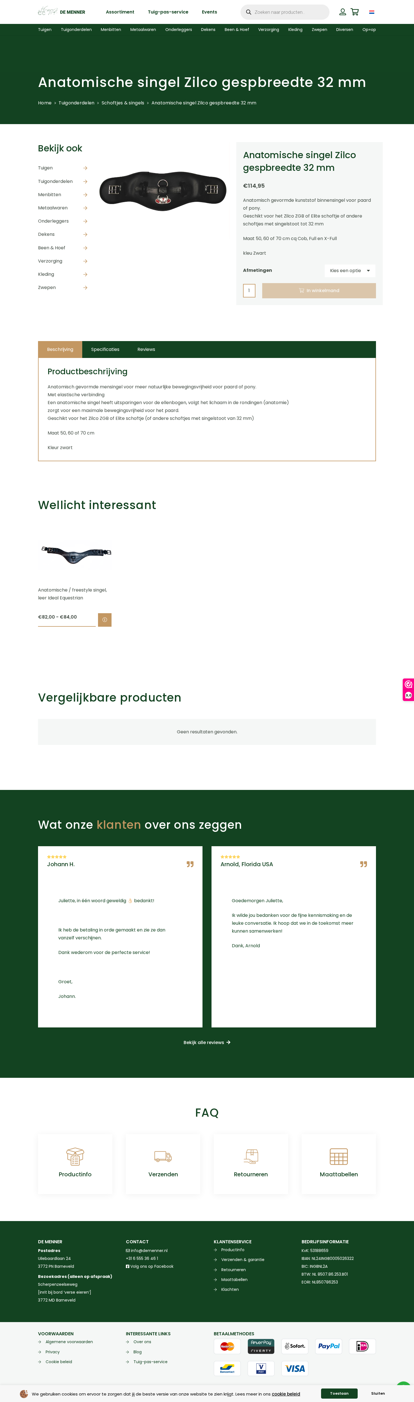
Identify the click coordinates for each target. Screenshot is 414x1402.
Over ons (142, 1342)
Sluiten (378, 1393)
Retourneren (251, 1174)
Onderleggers (53, 221)
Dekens (46, 234)
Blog (137, 1352)
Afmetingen (257, 270)
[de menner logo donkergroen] (61, 12)
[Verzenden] (163, 1157)
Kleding (46, 274)
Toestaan (339, 1393)
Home (45, 103)
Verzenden (163, 1174)
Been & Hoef (51, 248)
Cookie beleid (59, 1362)
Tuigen (45, 168)
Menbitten (49, 194)
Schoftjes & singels (123, 103)
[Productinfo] (75, 1157)
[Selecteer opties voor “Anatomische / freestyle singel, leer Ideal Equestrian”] (105, 620)
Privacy (53, 1352)
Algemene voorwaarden (69, 1342)
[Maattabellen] (339, 1157)
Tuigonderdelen (76, 103)
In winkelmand (323, 290)
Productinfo (75, 1174)
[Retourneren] (251, 1157)
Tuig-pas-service (150, 1362)
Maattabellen (339, 1174)
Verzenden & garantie (242, 1259)
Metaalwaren (53, 208)
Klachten (230, 1289)
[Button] (343, 11)
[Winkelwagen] (355, 12)
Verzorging (50, 261)
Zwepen (47, 287)
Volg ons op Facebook (151, 1266)
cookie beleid (286, 1394)
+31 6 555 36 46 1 (142, 1258)
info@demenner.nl (149, 1250)
